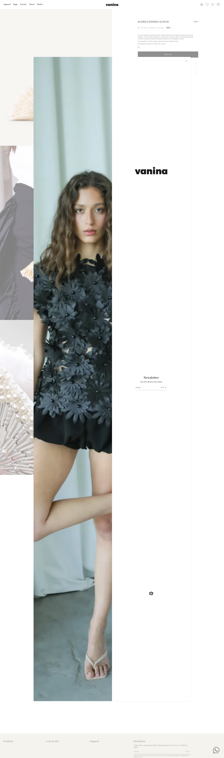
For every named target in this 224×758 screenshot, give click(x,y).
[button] (7, 4)
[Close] (186, 61)
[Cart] (218, 4)
